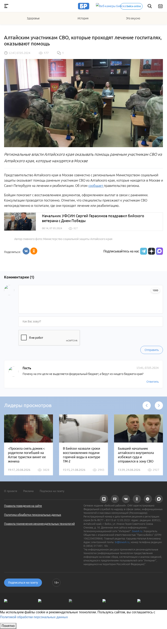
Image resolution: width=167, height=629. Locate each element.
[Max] (159, 251)
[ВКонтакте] (26, 251)
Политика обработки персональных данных (32, 514)
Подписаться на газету (23, 582)
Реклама (28, 491)
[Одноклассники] (33, 251)
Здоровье (33, 18)
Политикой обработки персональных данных (34, 617)
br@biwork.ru (122, 542)
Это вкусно (133, 18)
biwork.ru (137, 531)
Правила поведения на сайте (23, 505)
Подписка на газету (52, 491)
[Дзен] (151, 251)
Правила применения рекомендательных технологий (39, 523)
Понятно (8, 626)
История (83, 18)
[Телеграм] (143, 251)
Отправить (152, 350)
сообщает (96, 185)
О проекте (10, 491)
